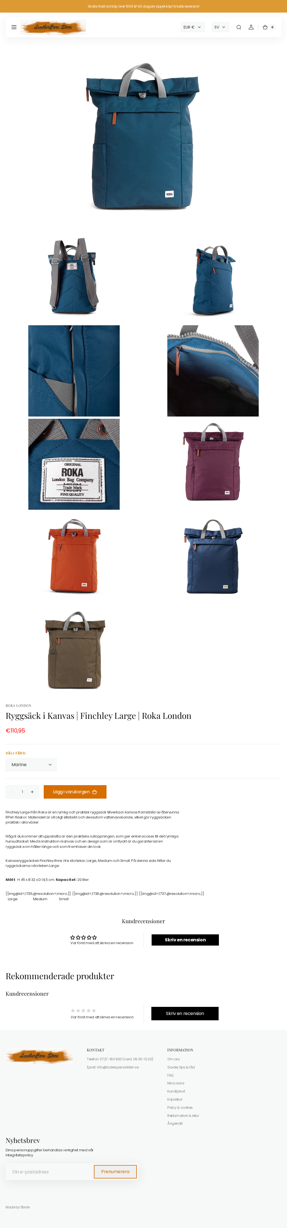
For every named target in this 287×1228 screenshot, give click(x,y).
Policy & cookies (180, 1107)
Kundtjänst (176, 1091)
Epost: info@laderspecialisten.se (113, 1067)
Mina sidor (175, 1083)
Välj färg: (16, 753)
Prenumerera (115, 1171)
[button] (14, 27)
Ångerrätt (175, 1123)
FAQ (170, 1075)
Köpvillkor (174, 1099)
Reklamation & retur (183, 1115)
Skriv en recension (185, 940)
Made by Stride (18, 1207)
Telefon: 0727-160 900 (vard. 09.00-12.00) (120, 1059)
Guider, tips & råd (181, 1067)
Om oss (173, 1059)
